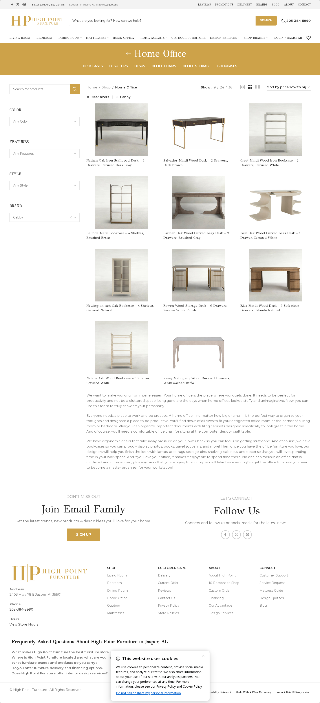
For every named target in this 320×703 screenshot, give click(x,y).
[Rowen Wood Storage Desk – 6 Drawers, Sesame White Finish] (198, 275)
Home (91, 87)
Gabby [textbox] (18, 217)
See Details (111, 4)
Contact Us (166, 598)
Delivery (164, 575)
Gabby (125, 97)
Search (266, 20)
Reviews (164, 591)
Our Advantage (220, 606)
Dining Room (117, 591)
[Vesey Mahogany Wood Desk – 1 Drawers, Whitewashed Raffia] (198, 347)
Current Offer (168, 583)
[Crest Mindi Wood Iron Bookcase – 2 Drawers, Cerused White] (275, 129)
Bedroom (114, 583)
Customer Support (274, 575)
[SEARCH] (75, 89)
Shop (106, 87)
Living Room (117, 575)
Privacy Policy (168, 606)
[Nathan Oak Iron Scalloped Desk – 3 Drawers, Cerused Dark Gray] (121, 129)
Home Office (117, 598)
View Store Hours (23, 624)
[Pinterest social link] (24, 4)
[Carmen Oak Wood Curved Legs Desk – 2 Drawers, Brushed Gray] (198, 202)
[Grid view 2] (242, 87)
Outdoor (113, 606)
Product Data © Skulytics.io (292, 692)
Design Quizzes (272, 598)
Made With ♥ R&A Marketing (253, 692)
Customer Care (172, 568)
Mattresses (115, 613)
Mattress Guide (271, 591)
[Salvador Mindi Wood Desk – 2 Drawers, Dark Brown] (198, 129)
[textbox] (44, 121)
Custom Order (220, 591)
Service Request (272, 583)
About (214, 568)
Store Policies (168, 613)
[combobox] (44, 121)
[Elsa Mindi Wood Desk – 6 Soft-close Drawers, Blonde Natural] (275, 275)
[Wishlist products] (308, 37)
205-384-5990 (21, 609)
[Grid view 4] (257, 87)
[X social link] (18, 4)
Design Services (221, 613)
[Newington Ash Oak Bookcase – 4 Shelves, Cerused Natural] (121, 275)
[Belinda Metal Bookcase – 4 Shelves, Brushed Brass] (121, 202)
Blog (263, 606)
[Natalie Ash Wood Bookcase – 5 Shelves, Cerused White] (121, 347)
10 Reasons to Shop (224, 583)
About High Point (222, 575)
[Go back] (128, 53)
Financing (216, 598)
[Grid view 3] (250, 87)
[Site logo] (36, 20)
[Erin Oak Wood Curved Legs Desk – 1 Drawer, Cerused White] (275, 202)
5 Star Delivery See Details (48, 4)
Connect (268, 568)
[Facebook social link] (12, 4)
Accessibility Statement (218, 692)
